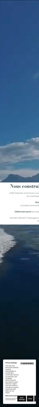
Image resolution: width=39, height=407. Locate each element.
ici (34, 218)
